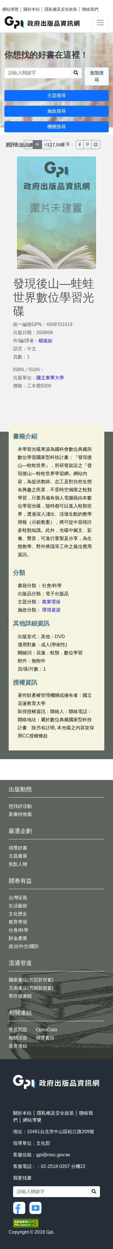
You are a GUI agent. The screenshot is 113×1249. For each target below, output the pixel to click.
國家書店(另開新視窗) (31, 979)
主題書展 (18, 856)
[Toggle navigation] (100, 22)
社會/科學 (18, 930)
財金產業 (18, 938)
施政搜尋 (56, 111)
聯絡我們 (90, 9)
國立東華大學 (50, 377)
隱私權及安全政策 (61, 9)
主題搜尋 (56, 95)
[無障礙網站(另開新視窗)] (26, 1222)
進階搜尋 (97, 76)
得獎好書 (18, 847)
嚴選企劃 (20, 831)
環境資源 (51, 609)
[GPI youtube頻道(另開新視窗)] (36, 1207)
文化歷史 (18, 913)
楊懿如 (45, 340)
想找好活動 (20, 806)
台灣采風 (18, 897)
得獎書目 (45, 1037)
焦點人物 (18, 864)
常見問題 (18, 1029)
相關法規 (18, 1037)
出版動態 (20, 789)
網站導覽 (10, 9)
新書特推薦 (20, 814)
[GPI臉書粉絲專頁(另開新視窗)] (20, 1207)
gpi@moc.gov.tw (53, 1154)
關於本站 (31, 9)
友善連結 (18, 1045)
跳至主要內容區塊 (16, 3)
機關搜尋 (56, 126)
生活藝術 (18, 905)
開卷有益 (20, 881)
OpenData (46, 1029)
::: (15, 1071)
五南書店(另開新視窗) (31, 988)
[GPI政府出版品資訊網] (42, 22)
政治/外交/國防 (24, 946)
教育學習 (18, 922)
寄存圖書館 (20, 996)
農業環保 (51, 601)
